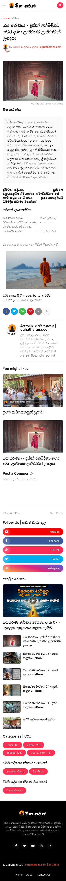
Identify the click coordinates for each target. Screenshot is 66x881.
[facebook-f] (16, 846)
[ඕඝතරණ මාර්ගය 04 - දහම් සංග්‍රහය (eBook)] (12, 690)
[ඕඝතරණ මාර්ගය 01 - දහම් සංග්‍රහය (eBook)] (12, 707)
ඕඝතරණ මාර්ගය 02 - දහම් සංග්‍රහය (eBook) (40, 672)
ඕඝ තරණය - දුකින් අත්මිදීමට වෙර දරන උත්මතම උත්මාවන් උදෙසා (31, 461)
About (29, 874)
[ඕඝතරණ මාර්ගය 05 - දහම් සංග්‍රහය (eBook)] (12, 658)
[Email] (38, 311)
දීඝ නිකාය (38, 771)
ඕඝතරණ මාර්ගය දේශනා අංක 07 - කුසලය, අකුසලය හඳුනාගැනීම (31, 625)
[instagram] (41, 846)
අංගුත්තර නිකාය (15, 771)
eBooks (14, 752)
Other (15, 18)
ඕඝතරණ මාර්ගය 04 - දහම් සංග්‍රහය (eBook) (40, 688)
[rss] (50, 846)
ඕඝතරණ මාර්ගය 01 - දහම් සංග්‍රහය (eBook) (40, 705)
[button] (4, 5)
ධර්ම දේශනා (41, 752)
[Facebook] (6, 311)
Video (33, 744)
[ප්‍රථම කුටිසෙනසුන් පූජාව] (33, 390)
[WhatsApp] (22, 311)
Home (6, 18)
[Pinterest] (30, 311)
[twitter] (24, 846)
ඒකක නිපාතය (14, 790)
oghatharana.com (35, 864)
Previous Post (12, 513)
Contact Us (43, 874)
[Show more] (46, 311)
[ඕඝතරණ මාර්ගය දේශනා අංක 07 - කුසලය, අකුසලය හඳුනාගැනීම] (33, 600)
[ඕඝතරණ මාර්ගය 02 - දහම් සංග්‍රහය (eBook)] (12, 674)
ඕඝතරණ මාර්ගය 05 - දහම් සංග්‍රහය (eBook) (40, 656)
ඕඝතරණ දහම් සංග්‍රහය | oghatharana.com (38, 328)
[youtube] (33, 846)
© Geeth (54, 864)
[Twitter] (14, 311)
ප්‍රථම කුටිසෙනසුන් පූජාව (23, 412)
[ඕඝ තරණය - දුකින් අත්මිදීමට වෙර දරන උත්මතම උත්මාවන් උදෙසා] (33, 436)
